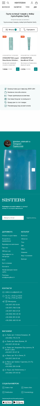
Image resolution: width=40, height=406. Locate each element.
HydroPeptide (7, 55)
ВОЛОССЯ (6, 7)
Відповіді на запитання (10, 244)
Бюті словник (7, 263)
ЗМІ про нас (6, 251)
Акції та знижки (26, 255)
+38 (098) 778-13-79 (12, 338)
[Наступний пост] (33, 169)
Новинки (24, 252)
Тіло (22, 242)
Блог (3, 260)
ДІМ (35, 7)
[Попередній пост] (6, 169)
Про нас (5, 248)
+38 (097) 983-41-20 (12, 311)
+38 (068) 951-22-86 (12, 317)
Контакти (5, 266)
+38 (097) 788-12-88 (12, 308)
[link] (36, 2)
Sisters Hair (9, 387)
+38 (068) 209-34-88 (12, 366)
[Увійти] (31, 2)
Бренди (24, 259)
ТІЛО (27, 7)
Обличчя (24, 239)
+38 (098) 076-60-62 (12, 373)
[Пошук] (7, 2)
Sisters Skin (28, 387)
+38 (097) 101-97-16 (12, 352)
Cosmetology (28, 392)
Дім (22, 245)
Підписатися (18, 146)
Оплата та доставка (9, 235)
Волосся (24, 235)
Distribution (9, 392)
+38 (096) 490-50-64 (13, 320)
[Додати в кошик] (17, 69)
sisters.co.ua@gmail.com (13, 292)
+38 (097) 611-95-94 (12, 344)
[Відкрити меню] (3, 2)
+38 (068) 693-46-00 (13, 314)
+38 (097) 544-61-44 (12, 358)
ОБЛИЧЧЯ (17, 7)
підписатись (31, 218)
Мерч (23, 249)
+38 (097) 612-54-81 (12, 305)
